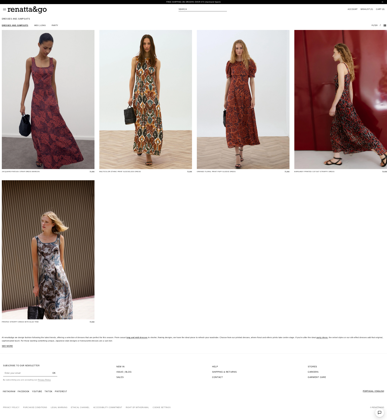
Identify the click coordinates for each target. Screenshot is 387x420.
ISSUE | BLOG (124, 372)
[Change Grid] (385, 25)
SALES (120, 377)
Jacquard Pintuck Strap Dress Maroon (21, 171)
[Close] (382, 2)
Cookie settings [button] (162, 407)
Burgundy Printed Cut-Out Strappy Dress (314, 171)
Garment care (317, 377)
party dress (322, 337)
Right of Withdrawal (137, 407)
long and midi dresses (137, 337)
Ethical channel (80, 407)
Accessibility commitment (107, 407)
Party (55, 25)
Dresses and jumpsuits (15, 25)
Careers (313, 372)
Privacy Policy (44, 380)
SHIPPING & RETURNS (224, 372)
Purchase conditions (35, 407)
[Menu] (4, 9)
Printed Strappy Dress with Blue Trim (20, 322)
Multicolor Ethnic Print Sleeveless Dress (120, 171)
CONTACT (217, 377)
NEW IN (120, 366)
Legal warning (59, 407)
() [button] (367, 9)
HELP (215, 366)
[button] (203, 9)
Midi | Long (40, 25)
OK (53, 373)
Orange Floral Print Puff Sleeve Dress (216, 171)
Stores (312, 366)
